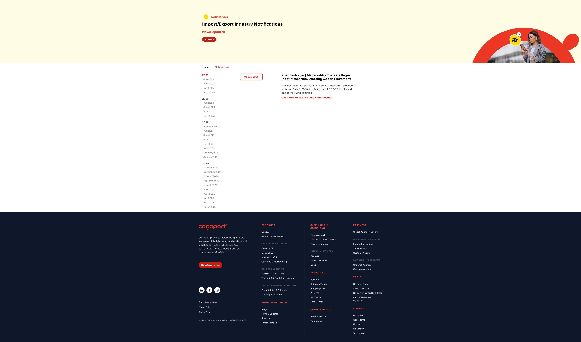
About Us (358, 315)
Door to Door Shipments (323, 239)
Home (206, 67)
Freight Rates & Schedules (274, 290)
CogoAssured (317, 235)
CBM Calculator (361, 288)
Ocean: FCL (267, 248)
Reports (265, 318)
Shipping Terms (318, 284)
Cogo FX (314, 265)
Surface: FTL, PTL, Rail (272, 274)
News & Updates (269, 314)
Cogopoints (316, 321)
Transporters (360, 248)
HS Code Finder (361, 284)
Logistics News (269, 322)
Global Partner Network (365, 232)
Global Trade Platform (272, 236)
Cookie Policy (205, 312)
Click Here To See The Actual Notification (306, 97)
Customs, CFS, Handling (274, 261)
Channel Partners (362, 265)
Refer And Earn (318, 316)
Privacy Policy (205, 307)
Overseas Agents (362, 269)
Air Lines (314, 293)
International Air (270, 257)
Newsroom (359, 328)
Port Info (315, 279)
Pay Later (315, 256)
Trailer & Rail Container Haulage (277, 278)
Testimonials (359, 333)
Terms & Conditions (208, 302)
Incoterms (315, 297)
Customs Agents (361, 253)
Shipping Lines (318, 288)
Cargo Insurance (319, 244)
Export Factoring (319, 260)
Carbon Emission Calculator (367, 293)
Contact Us (359, 320)
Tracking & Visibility (271, 294)
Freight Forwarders (363, 244)
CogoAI (265, 232)
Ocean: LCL (267, 253)
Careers (357, 324)
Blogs (264, 309)
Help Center (316, 301)
